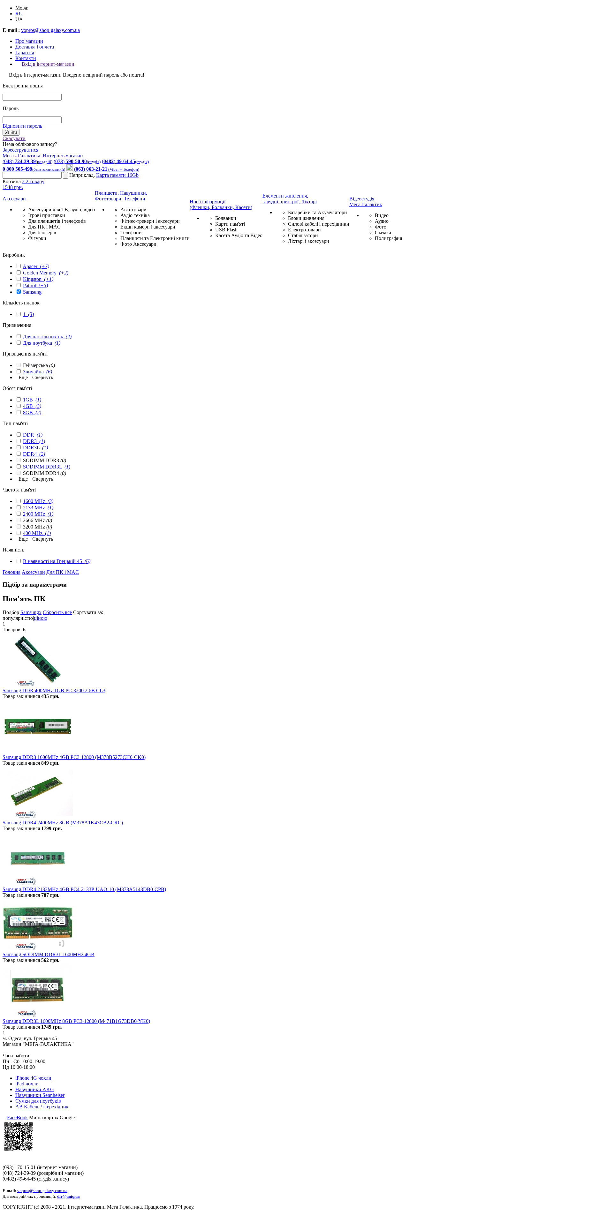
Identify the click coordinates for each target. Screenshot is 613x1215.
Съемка (383, 232)
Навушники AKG (34, 1089)
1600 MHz (38, 501)
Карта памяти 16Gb (117, 175)
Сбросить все (57, 612)
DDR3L (35, 447)
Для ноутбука (41, 343)
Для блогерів (42, 232)
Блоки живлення (306, 218)
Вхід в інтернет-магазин (48, 64)
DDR (32, 435)
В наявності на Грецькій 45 (56, 561)
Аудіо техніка (135, 215)
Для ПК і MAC (44, 226)
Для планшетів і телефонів (57, 221)
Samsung (32, 292)
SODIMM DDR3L (46, 466)
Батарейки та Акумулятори (317, 212)
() (27, 161)
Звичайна (37, 371)
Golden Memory (45, 272)
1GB (32, 399)
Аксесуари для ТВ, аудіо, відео (61, 209)
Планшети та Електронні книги (155, 238)
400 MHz (37, 533)
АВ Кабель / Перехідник (42, 1106)
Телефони (131, 232)
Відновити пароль (22, 126)
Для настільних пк (47, 336)
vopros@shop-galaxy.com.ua (50, 30)
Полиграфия (388, 238)
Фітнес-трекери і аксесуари (150, 221)
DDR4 (34, 454)
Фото (380, 226)
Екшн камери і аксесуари (147, 226)
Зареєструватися (20, 150)
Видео (382, 215)
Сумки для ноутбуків (38, 1101)
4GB (32, 406)
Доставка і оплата (34, 46)
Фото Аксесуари (138, 244)
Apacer (36, 266)
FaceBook (17, 1117)
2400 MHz (38, 514)
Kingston (38, 279)
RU (19, 13)
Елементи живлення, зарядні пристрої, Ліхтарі (289, 198)
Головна (11, 572)
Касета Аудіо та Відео (238, 235)
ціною (40, 618)
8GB (32, 412)
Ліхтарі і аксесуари (308, 241)
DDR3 (34, 441)
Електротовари (304, 229)
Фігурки (37, 238)
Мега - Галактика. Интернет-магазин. (43, 155)
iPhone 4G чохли (33, 1078)
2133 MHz (38, 507)
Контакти (25, 58)
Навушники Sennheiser (39, 1095)
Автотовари (133, 209)
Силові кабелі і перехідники (318, 224)
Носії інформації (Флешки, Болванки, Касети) (221, 204)
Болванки (225, 218)
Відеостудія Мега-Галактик (365, 201)
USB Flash (226, 229)
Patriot (35, 285)
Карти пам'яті (230, 224)
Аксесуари (14, 198)
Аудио (382, 221)
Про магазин (29, 41)
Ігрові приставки (46, 215)
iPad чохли (27, 1083)
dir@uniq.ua (68, 1196)
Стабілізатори (303, 235)
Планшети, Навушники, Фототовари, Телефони (121, 195)
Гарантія (24, 52)
